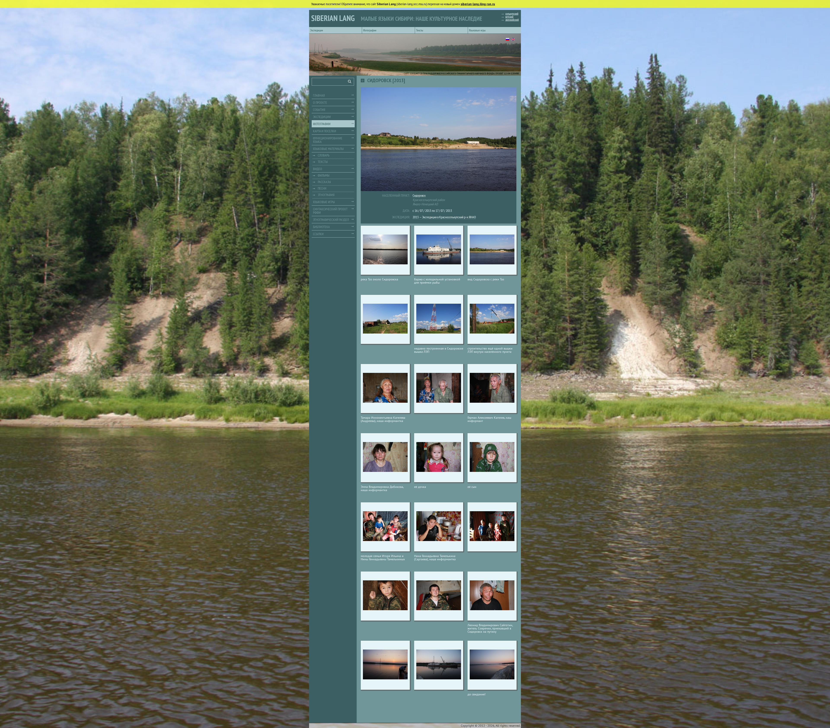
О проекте (320, 102)
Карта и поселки (324, 131)
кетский (509, 16)
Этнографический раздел (331, 219)
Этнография (326, 195)
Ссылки (318, 234)
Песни (322, 188)
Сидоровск (419, 195)
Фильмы (323, 175)
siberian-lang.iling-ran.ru (478, 4)
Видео (317, 169)
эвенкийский (512, 19)
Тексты (419, 30)
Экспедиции (316, 30)
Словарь (323, 155)
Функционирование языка (327, 140)
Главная (319, 95)
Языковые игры (477, 30)
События (319, 109)
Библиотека (321, 227)
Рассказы (324, 182)
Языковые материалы (328, 149)
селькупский (511, 13)
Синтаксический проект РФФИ (330, 211)
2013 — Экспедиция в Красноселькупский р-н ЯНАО (444, 217)
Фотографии (369, 30)
